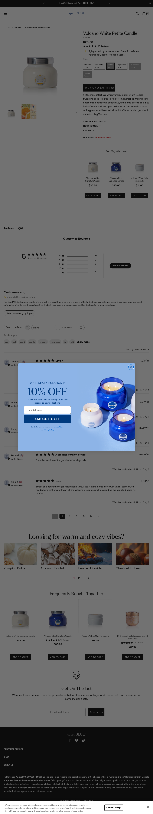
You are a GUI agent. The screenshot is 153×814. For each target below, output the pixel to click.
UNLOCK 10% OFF (47, 419)
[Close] (148, 807)
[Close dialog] (131, 367)
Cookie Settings (113, 807)
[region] (76, 807)
